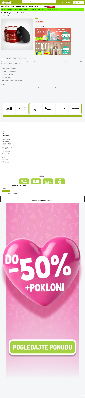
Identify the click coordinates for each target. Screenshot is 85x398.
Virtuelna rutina (33, 6)
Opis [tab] (3, 58)
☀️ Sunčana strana (15, 6)
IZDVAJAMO (7, 6)
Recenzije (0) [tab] (22, 58)
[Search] (24, 4)
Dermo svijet (24, 6)
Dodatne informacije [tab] (12, 58)
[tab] (3, 59)
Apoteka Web (42, 200)
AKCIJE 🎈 (51, 6)
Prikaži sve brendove (42, 116)
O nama (40, 6)
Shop (20, 6)
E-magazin (45, 6)
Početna (3, 6)
